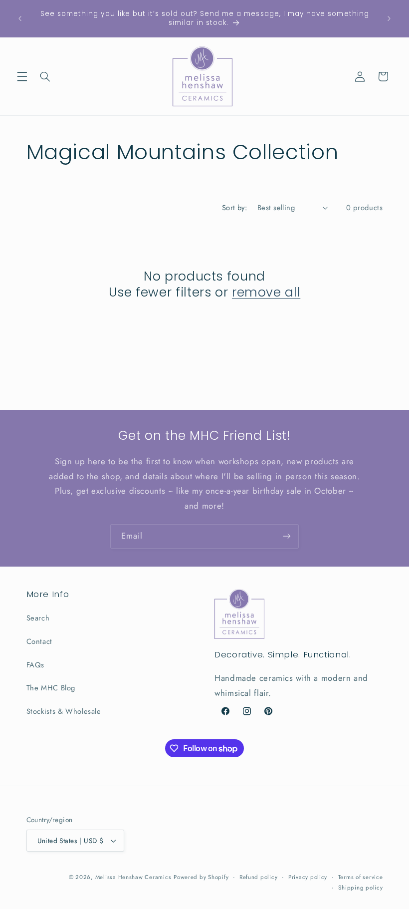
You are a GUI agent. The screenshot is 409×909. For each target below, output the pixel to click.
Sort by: (234, 207)
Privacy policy (307, 877)
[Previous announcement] (20, 18)
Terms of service (360, 877)
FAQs (35, 664)
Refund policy (258, 877)
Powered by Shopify (201, 877)
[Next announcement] (389, 18)
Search (38, 617)
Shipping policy (360, 888)
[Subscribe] (286, 536)
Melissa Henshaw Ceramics (133, 877)
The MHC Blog (51, 687)
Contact (39, 641)
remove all (266, 293)
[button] (21, 76)
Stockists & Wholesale (63, 711)
